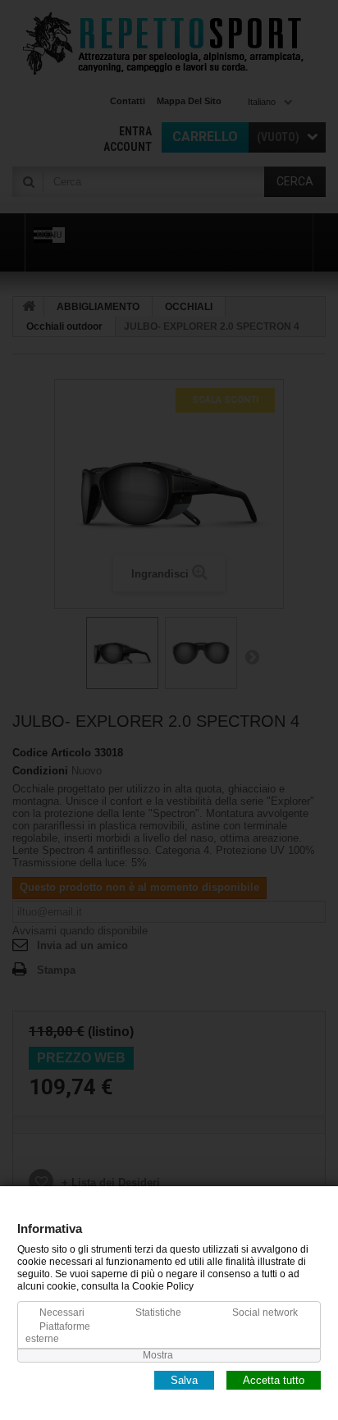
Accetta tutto (273, 1379)
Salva (184, 1379)
